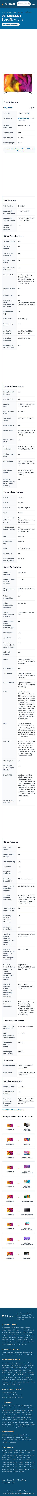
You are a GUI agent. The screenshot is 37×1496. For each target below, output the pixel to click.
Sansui (25, 1408)
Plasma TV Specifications (9, 1440)
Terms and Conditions (9, 1483)
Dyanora (4, 1337)
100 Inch (21, 1453)
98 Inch (15, 1455)
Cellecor (14, 1337)
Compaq (27, 1335)
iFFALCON (29, 1415)
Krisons (20, 1337)
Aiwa (9, 1337)
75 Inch (9, 1462)
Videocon (31, 1408)
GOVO (23, 1342)
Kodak (22, 1415)
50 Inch (32, 1467)
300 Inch (22, 1457)
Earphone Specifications (9, 1392)
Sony (22, 1328)
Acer (30, 1420)
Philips (20, 1339)
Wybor (23, 1417)
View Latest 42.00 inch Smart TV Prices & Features (20, 150)
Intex (15, 1408)
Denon (25, 1365)
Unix (18, 1344)
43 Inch (4, 1467)
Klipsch (26, 1368)
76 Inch (4, 1460)
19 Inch (32, 1469)
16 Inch (16, 1453)
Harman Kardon (21, 1372)
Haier (10, 1408)
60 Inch (21, 1450)
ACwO (28, 1342)
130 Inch (9, 1457)
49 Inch (15, 1469)
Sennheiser (19, 1335)
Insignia (14, 1420)
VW (17, 1424)
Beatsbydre (5, 1342)
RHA (19, 1375)
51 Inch (32, 1464)
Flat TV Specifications (24, 1440)
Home (3, 12)
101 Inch (15, 1460)
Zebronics (12, 1335)
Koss (30, 1368)
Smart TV (10, 12)
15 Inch (21, 1464)
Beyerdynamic (10, 1368)
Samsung (24, 1344)
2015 (27, 113)
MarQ (24, 1370)
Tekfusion (31, 1365)
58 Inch (4, 1457)
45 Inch (4, 1472)
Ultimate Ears (6, 1328)
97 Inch (16, 1472)
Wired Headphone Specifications (12, 1395)
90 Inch (21, 1472)
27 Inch (4, 1462)
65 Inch (16, 1450)
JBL (21, 1332)
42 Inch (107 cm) (23, 118)
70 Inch (10, 1450)
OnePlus (4, 1370)
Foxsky (26, 1337)
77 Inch (28, 1453)
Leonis (9, 1427)
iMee (31, 1422)
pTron (3, 1344)
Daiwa (18, 1417)
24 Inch (21, 1462)
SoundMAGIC (6, 1365)
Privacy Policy (21, 1480)
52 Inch (21, 1455)
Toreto (12, 1339)
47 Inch (4, 1464)
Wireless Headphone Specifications (12, 1397)
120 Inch (4, 1453)
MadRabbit (5, 1339)
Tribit (17, 1328)
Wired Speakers (27, 1352)
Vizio (13, 1330)
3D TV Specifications (8, 1437)
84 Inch (26, 1469)
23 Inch (9, 1467)
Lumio (29, 1427)
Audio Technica (6, 1363)
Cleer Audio (5, 1377)
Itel (3, 1420)
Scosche (4, 1332)
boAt (31, 1337)
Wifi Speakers (30, 1355)
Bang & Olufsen (6, 1330)
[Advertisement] (18, 49)
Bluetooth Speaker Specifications (12, 1352)
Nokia (3, 1372)
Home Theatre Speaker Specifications (13, 1355)
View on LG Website (12, 1110)
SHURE (31, 1375)
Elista (32, 1335)
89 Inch (9, 1460)
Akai (19, 1427)
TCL (16, 1339)
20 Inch (9, 1469)
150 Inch (29, 1457)
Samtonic (22, 1424)
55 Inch (9, 1464)
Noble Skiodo (21, 1410)
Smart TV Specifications (22, 1437)
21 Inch (15, 1464)
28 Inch (21, 1467)
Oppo (29, 1370)
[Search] (29, 3)
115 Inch (16, 1457)
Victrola (29, 1332)
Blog (3, 1480)
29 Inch (26, 1464)
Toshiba (26, 1405)
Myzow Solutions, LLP (27, 1493)
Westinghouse (22, 1420)
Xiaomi (14, 1384)
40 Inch (27, 1450)
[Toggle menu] (33, 4)
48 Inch (4, 1469)
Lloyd (19, 1408)
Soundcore (11, 1332)
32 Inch (33, 1450)
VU (22, 1405)
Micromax (5, 1408)
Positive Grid (30, 1330)
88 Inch (21, 1469)
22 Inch (15, 1462)
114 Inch (21, 1460)
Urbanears (19, 1368)
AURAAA (4, 1422)
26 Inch (15, 1467)
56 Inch (26, 1455)
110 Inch (9, 1472)
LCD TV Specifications (22, 1435)
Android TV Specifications (9, 1442)
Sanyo (8, 1417)
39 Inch (26, 1467)
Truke (23, 1375)
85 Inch (10, 1453)
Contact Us (10, 1480)
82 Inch (9, 1455)
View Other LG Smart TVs (10, 24)
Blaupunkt (5, 1335)
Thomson (18, 1412)
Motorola (25, 1412)
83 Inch (32, 1455)
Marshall (27, 1328)
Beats (3, 1368)
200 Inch (4, 1450)
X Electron (11, 1424)
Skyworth (29, 1417)
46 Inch (26, 1462)
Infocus (4, 1410)
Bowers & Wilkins (15, 1342)
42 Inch (32, 1462)
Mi (15, 1344)
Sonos (13, 1328)
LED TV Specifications (8, 1435)
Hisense (26, 1339)
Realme (10, 1370)
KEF (24, 1330)
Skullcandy (9, 1344)
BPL (31, 1405)
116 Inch (28, 1460)
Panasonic (30, 1372)
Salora (9, 1410)
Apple (31, 1339)
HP (10, 1380)
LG (15, 12)
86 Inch (4, 1455)
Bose (17, 1332)
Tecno (20, 1370)
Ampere (19, 1330)
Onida (14, 1410)
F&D (24, 1332)
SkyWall (17, 1422)
